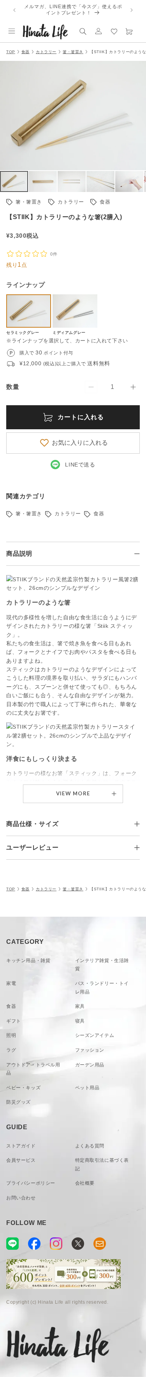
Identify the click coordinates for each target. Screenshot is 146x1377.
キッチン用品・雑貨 (28, 960)
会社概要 (85, 1183)
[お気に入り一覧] (114, 31)
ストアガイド (21, 1146)
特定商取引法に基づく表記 (102, 1164)
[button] (11, 31)
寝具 (80, 1021)
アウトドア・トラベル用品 (33, 1069)
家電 (11, 983)
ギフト (13, 1021)
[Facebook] (34, 1243)
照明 (11, 1035)
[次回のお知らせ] (131, 10)
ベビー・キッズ (23, 1087)
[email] (99, 1243)
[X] (78, 1243)
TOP (10, 52)
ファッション (90, 1050)
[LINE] (12, 1243)
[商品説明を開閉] (137, 553)
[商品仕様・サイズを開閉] (137, 824)
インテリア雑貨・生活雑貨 (102, 965)
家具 (80, 1006)
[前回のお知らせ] (14, 10)
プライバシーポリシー (30, 1183)
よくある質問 (90, 1146)
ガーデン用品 (90, 1065)
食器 (25, 52)
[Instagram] (56, 1243)
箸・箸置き (73, 52)
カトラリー (46, 52)
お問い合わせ (21, 1198)
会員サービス (21, 1160)
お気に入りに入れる (80, 442)
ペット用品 (87, 1087)
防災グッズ (18, 1102)
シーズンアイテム (94, 1035)
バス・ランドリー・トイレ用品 (102, 988)
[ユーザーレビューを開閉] (137, 847)
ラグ (11, 1050)
